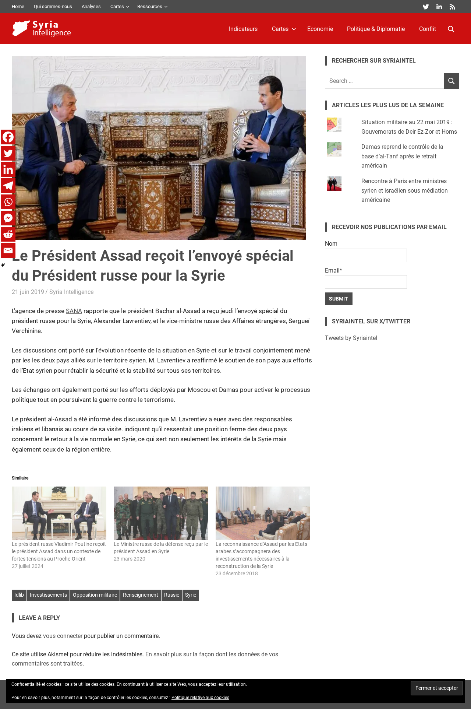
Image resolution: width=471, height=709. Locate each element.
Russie (171, 595)
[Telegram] (8, 185)
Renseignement (140, 595)
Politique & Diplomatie (376, 28)
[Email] (8, 250)
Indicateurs (243, 28)
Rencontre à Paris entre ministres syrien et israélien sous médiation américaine (404, 190)
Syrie (190, 595)
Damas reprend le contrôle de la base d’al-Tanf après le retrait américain (402, 156)
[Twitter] (8, 153)
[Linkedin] (8, 169)
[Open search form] (451, 28)
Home (18, 6)
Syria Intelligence (71, 291)
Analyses (91, 6)
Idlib (19, 595)
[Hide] (3, 265)
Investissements (48, 595)
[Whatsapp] (8, 201)
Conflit (427, 28)
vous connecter (62, 635)
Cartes (117, 6)
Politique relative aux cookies (200, 697)
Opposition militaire (95, 595)
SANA (74, 311)
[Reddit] (8, 234)
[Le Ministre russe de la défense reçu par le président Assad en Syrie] (161, 514)
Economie (320, 28)
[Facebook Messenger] (8, 218)
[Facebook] (8, 137)
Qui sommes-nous (53, 6)
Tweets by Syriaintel (351, 337)
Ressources (149, 6)
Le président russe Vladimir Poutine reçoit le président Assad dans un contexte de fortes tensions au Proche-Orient (59, 551)
